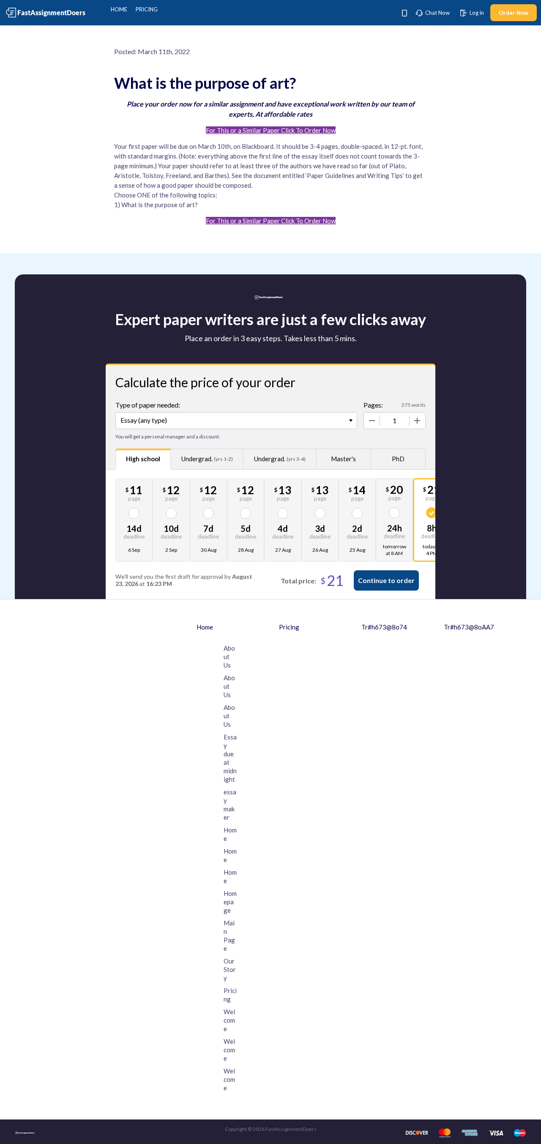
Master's (343, 459)
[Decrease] (372, 421)
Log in (476, 12)
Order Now (513, 12)
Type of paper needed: (147, 405)
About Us (229, 656)
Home (119, 9)
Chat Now (437, 12)
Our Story (230, 969)
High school (143, 459)
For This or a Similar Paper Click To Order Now (271, 130)
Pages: (373, 405)
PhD (398, 459)
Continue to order (386, 580)
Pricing (147, 9)
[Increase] (417, 421)
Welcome (229, 1020)
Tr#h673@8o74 (384, 627)
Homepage (230, 901)
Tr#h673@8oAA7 (469, 627)
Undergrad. (207, 459)
